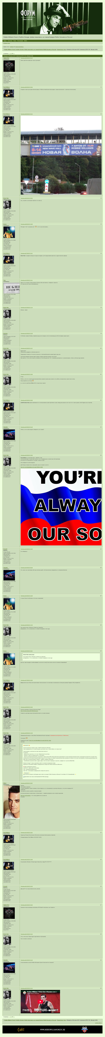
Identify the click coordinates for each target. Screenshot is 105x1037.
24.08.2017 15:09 (29, 595)
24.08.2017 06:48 (29, 567)
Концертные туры (61, 49)
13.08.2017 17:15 (29, 307)
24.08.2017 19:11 (29, 650)
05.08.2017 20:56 (29, 87)
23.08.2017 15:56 (29, 455)
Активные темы (6, 43)
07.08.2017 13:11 (29, 253)
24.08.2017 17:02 (29, 625)
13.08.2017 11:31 (29, 280)
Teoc (4, 280)
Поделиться (23, 58)
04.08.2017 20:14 (29, 58)
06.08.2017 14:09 (29, 224)
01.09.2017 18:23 (29, 904)
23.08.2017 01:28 (29, 427)
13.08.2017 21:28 (29, 333)
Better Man (6, 198)
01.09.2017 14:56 (29, 859)
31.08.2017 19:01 (29, 832)
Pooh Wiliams (6, 87)
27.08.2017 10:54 (29, 680)
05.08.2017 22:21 (29, 113)
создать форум (98, 1022)
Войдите (12, 46)
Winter (4, 783)
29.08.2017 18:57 (29, 783)
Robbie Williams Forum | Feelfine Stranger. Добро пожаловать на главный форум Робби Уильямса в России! (30, 49)
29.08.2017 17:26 (29, 733)
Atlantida (5, 427)
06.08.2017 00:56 (29, 198)
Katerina (5, 333)
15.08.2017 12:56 (29, 374)
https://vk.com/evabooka (26, 795)
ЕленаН (5, 549)
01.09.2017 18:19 (29, 886)
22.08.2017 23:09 (29, 400)
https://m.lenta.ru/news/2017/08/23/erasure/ (29, 710)
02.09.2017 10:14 (29, 988)
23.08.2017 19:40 (29, 549)
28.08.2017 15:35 (29, 707)
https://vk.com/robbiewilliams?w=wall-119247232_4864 (40, 740)
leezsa (4, 224)
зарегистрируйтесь (20, 46)
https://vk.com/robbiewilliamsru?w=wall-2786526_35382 (32, 467)
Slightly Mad (6, 58)
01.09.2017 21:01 (29, 934)
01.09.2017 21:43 (29, 960)
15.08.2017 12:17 (29, 348)
